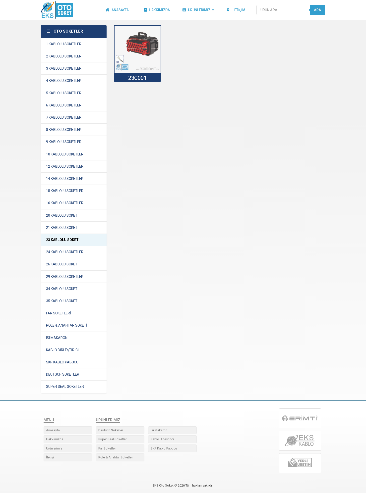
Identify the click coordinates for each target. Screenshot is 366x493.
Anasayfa (120, 10)
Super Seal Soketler (112, 439)
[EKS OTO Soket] (300, 440)
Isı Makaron (159, 430)
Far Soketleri (107, 448)
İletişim (238, 10)
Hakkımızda (159, 10)
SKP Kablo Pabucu (164, 448)
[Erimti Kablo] (300, 418)
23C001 (137, 78)
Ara (317, 10)
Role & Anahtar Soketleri (115, 457)
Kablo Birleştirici (162, 439)
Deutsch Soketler (110, 430)
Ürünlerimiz (199, 10)
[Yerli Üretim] (300, 463)
